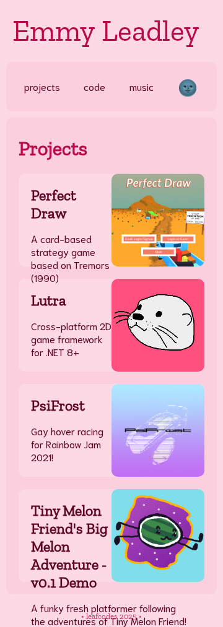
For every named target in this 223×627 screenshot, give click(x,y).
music (141, 86)
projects (42, 86)
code (94, 86)
